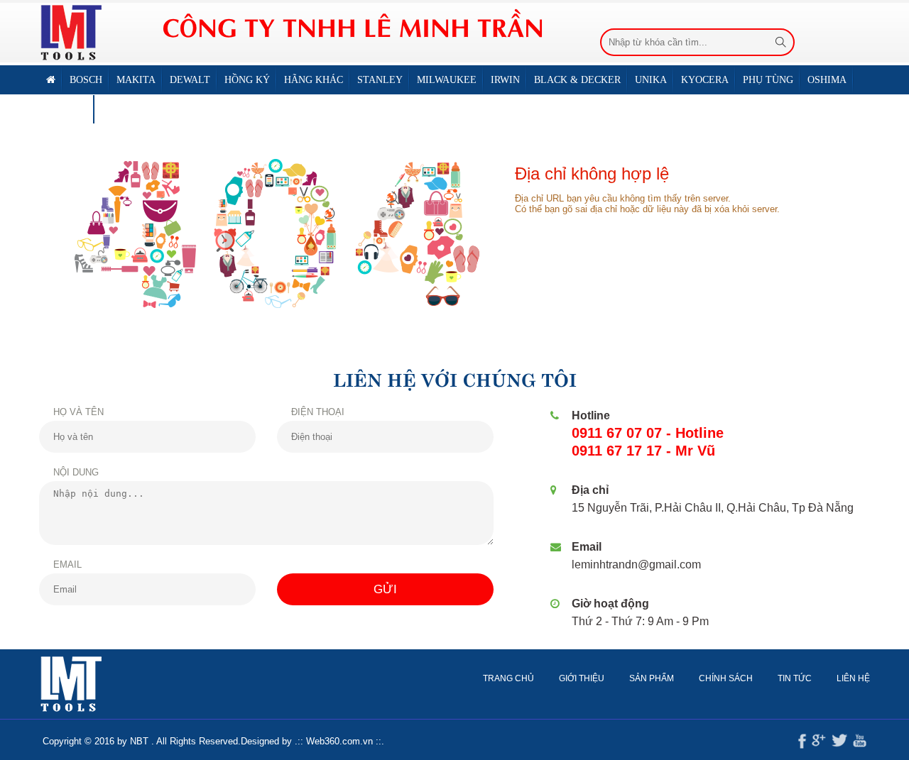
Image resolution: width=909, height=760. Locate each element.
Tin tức (795, 678)
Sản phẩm (651, 678)
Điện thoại (317, 412)
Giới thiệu (581, 678)
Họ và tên (78, 412)
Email (67, 564)
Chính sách (726, 678)
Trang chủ (508, 678)
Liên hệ (121, 109)
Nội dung (76, 472)
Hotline (591, 415)
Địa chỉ (590, 490)
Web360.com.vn (339, 741)
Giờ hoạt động (610, 603)
